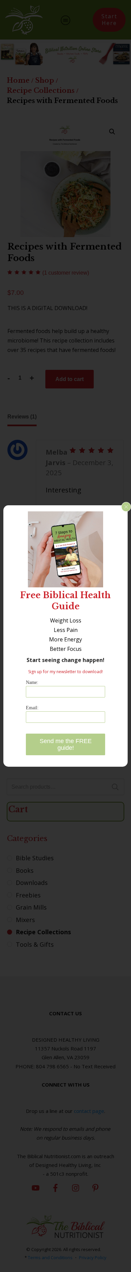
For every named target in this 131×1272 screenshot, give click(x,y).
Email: (32, 707)
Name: (32, 682)
